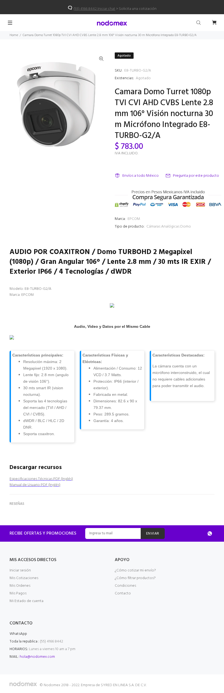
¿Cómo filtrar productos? (135, 578)
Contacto (123, 593)
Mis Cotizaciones (24, 578)
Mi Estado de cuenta (26, 601)
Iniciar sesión (20, 570)
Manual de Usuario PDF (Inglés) (35, 485)
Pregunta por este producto (196, 176)
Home (14, 35)
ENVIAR (152, 533)
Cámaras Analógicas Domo (168, 226)
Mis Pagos (18, 593)
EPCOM (134, 219)
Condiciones (125, 586)
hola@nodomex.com (37, 657)
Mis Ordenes (20, 586)
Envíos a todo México (140, 176)
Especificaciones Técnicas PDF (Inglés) (41, 479)
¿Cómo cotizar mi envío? (135, 570)
